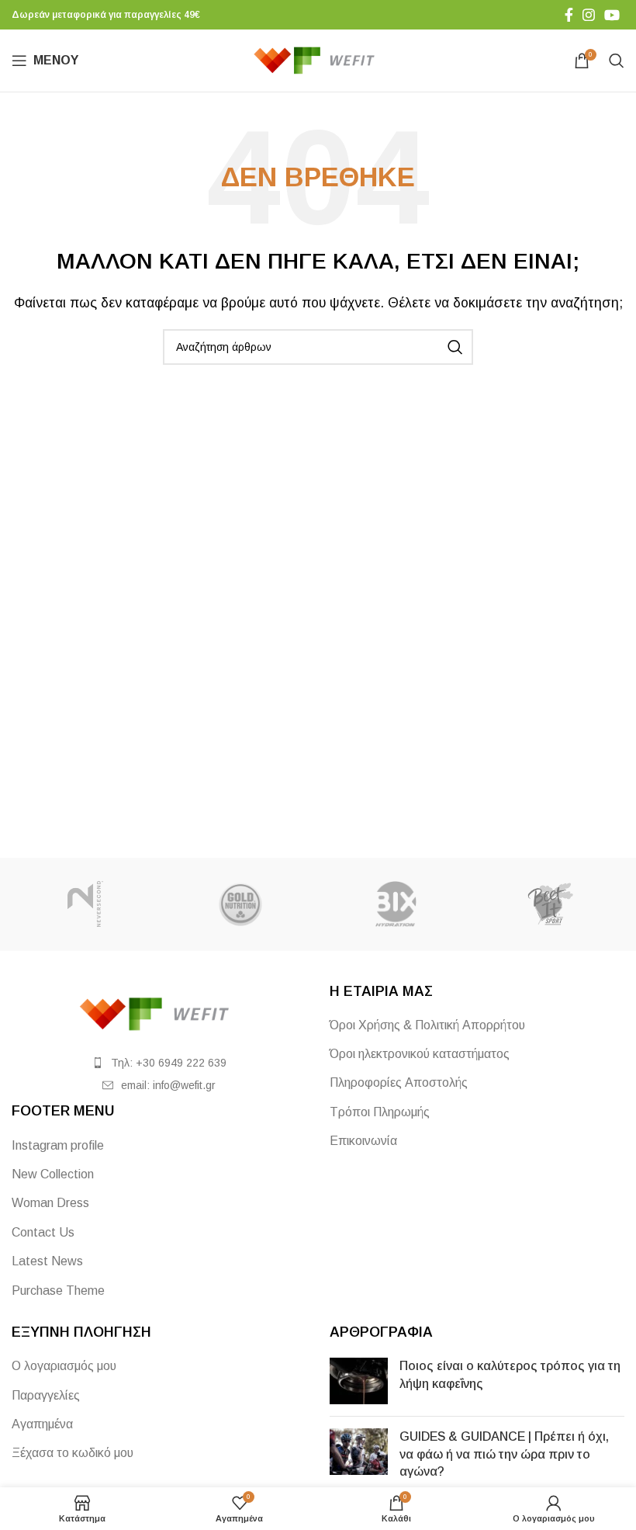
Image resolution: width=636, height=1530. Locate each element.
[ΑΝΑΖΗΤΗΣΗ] (455, 347)
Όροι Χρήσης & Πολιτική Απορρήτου (427, 1025)
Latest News (47, 1261)
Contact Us (43, 1232)
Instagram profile (58, 1145)
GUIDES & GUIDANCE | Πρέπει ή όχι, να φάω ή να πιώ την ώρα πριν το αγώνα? (504, 1454)
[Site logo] (318, 59)
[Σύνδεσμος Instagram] (589, 14)
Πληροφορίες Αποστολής (399, 1082)
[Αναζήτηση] (616, 60)
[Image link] (159, 1012)
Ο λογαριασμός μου (64, 1365)
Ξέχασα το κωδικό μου (72, 1452)
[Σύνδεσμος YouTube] (612, 14)
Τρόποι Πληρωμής (380, 1112)
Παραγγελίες (46, 1395)
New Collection (53, 1174)
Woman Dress (50, 1202)
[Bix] (395, 904)
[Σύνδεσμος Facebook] (569, 14)
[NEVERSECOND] (85, 904)
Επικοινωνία (363, 1140)
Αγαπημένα (42, 1424)
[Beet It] (550, 904)
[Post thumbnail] (359, 1381)
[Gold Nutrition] (240, 904)
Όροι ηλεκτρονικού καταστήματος (420, 1053)
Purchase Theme (58, 1290)
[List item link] (159, 1062)
